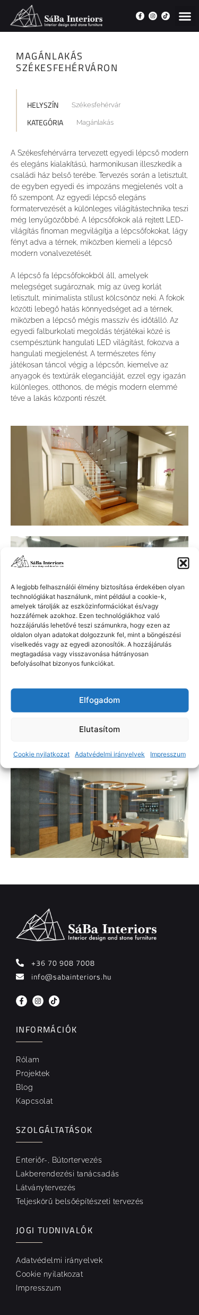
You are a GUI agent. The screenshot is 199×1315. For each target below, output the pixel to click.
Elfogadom (99, 700)
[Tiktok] (165, 16)
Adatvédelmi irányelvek (110, 754)
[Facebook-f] (140, 16)
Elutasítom (99, 729)
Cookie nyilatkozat (41, 754)
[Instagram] (153, 16)
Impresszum (168, 754)
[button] (183, 563)
